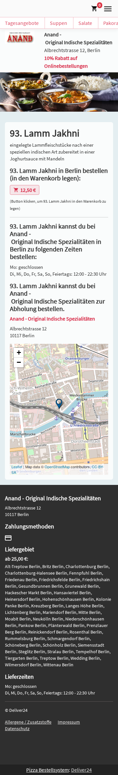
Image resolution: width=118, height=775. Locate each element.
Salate (85, 23)
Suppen (58, 23)
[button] (106, 8)
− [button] (19, 362)
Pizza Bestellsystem (47, 769)
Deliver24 (81, 769)
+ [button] (19, 352)
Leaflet (16, 466)
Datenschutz (17, 728)
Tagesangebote (22, 23)
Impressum (69, 722)
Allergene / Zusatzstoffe (28, 722)
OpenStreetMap (57, 466)
